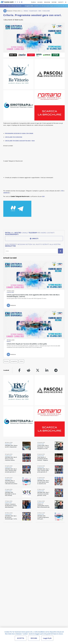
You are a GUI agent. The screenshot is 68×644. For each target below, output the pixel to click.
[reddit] (28, 370)
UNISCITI (35, 238)
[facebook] (19, 370)
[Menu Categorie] (65, 2)
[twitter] (37, 370)
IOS (62, 190)
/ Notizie (25, 10)
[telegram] (56, 370)
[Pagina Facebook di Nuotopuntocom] (15, 2)
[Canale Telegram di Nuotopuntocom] (22, 2)
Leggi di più (47, 638)
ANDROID (6, 192)
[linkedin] (47, 370)
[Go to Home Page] (22, 10)
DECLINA (34, 638)
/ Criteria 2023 (45, 10)
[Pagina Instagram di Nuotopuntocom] (17, 2)
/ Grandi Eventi (32, 10)
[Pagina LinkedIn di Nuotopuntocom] (19, 2)
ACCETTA (20, 638)
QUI (43, 196)
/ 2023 (39, 10)
